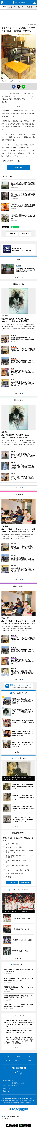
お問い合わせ (6, 1088)
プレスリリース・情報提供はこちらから (13, 1083)
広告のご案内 (6, 1091)
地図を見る (18, 167)
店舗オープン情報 (12, 844)
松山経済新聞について (9, 1080)
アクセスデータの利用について (11, 1085)
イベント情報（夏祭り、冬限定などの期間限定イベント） (19, 856)
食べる (10, 7)
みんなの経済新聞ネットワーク (18, 1109)
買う (23, 7)
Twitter (21, 1073)
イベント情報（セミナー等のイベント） (18, 861)
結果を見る (25, 882)
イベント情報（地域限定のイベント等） (18, 866)
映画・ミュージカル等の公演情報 (18, 870)
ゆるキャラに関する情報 (14, 873)
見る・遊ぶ (17, 7)
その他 (8, 877)
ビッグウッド (8, 176)
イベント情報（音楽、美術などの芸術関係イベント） (19, 851)
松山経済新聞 (19, 2)
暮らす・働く (30, 7)
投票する (12, 882)
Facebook (16, 1073)
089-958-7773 (22, 96)
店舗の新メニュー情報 (14, 847)
